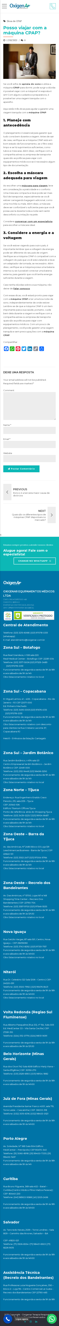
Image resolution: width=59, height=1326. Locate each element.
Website (7, 453)
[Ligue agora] (7, 1319)
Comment (8, 390)
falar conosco (21, 288)
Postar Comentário (23, 469)
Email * (6, 439)
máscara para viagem (35, 185)
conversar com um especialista (33, 221)
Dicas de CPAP (14, 21)
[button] (52, 1319)
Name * (7, 425)
